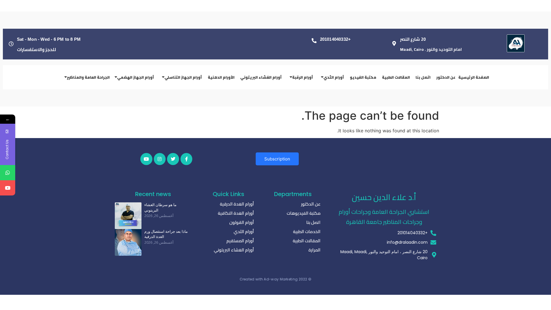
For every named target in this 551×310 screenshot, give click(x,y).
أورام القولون (241, 222)
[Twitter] (173, 159)
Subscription (277, 159)
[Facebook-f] (187, 159)
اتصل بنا (313, 222)
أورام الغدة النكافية (236, 213)
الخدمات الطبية (307, 231)
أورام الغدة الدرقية (237, 204)
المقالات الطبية (307, 241)
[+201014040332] (314, 40)
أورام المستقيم (240, 241)
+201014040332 (335, 39)
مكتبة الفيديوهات (304, 213)
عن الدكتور (311, 204)
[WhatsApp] (7, 172)
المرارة (315, 250)
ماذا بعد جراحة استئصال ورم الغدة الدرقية (166, 234)
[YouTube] (7, 187)
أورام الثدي (244, 231)
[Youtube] (146, 159)
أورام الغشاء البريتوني (234, 250)
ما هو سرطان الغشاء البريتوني (160, 207)
